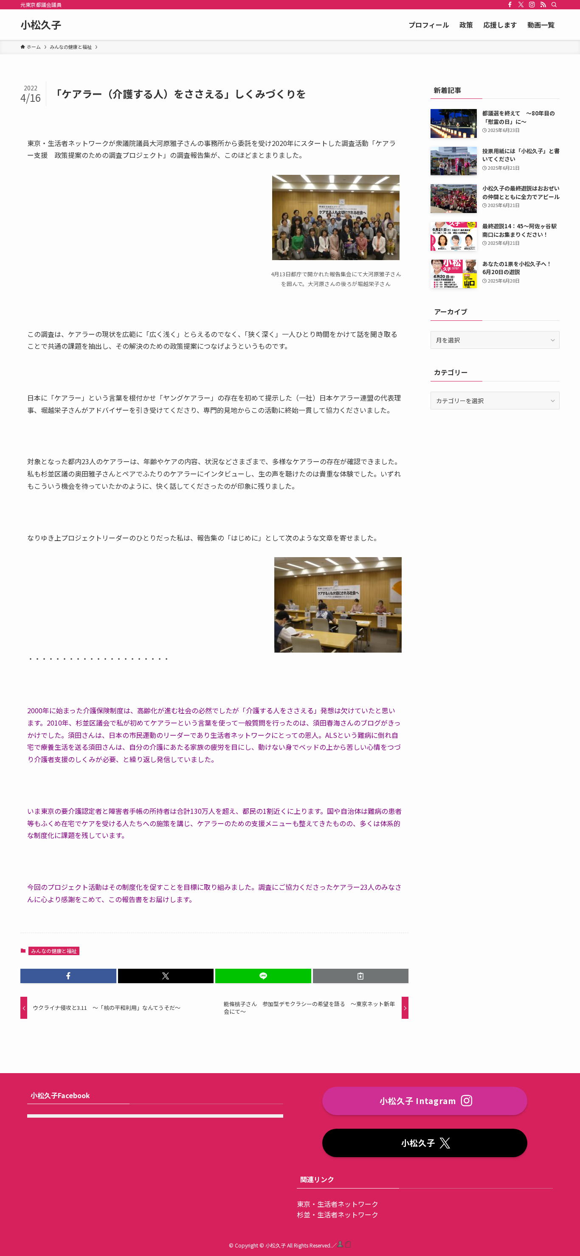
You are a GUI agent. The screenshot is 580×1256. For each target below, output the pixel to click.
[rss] (543, 4)
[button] (68, 976)
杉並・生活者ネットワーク (337, 1214)
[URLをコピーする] (361, 976)
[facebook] (509, 4)
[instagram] (532, 4)
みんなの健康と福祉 (54, 950)
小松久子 (40, 25)
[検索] (554, 4)
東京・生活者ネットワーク (337, 1204)
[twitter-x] (521, 4)
